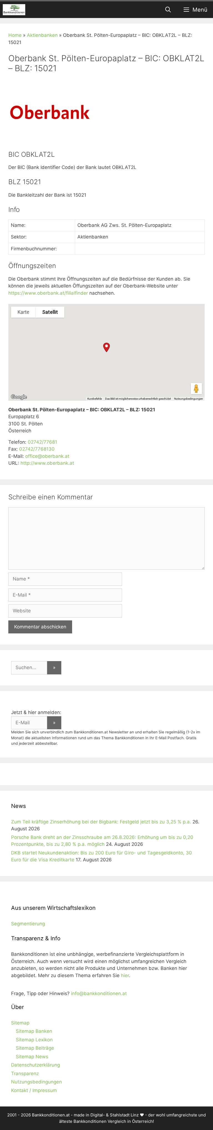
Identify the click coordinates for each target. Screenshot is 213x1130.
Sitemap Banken (34, 1031)
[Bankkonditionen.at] (14, 9)
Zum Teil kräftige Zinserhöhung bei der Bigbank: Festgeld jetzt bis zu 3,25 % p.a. (101, 822)
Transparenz (25, 1073)
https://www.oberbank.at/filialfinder (48, 293)
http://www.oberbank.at (47, 463)
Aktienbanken (42, 35)
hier (125, 975)
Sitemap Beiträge (35, 1048)
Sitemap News (32, 1056)
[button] (106, 347)
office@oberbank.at (47, 456)
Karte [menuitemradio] (23, 312)
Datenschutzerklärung (35, 1065)
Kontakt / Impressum (34, 1090)
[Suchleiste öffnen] (168, 9)
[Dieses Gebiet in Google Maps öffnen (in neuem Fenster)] (19, 397)
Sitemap (20, 1023)
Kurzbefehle (94, 398)
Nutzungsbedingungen (188, 398)
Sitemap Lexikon (34, 1039)
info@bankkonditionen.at (99, 993)
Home (15, 35)
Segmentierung (28, 923)
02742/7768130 (37, 449)
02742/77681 (42, 442)
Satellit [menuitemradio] (50, 312)
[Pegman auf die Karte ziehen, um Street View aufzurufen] (196, 388)
